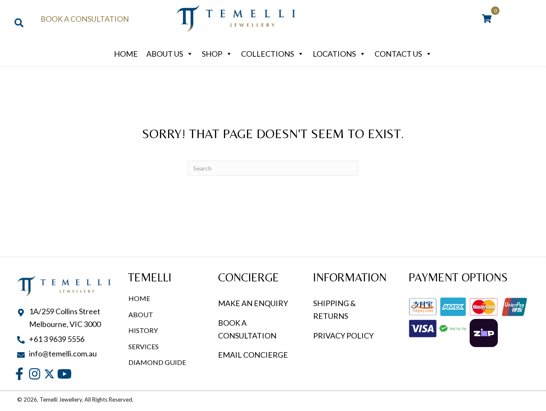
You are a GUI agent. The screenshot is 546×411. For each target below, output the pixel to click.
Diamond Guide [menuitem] (157, 362)
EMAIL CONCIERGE (253, 354)
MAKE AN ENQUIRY (253, 303)
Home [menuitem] (139, 298)
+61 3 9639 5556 (56, 339)
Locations (334, 53)
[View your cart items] (487, 19)
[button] (19, 374)
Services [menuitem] (143, 346)
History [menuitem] (143, 330)
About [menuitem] (140, 314)
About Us (164, 53)
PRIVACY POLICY (343, 335)
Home (126, 53)
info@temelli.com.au (63, 353)
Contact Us (398, 53)
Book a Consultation (85, 18)
